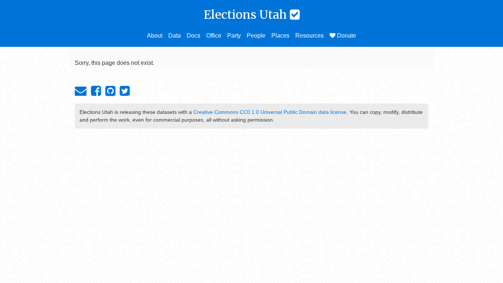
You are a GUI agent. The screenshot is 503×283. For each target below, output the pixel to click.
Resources (309, 35)
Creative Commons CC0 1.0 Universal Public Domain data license (270, 112)
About (154, 35)
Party (234, 35)
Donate (345, 35)
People (256, 35)
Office (213, 35)
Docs (193, 35)
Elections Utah (247, 14)
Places (280, 35)
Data (174, 35)
